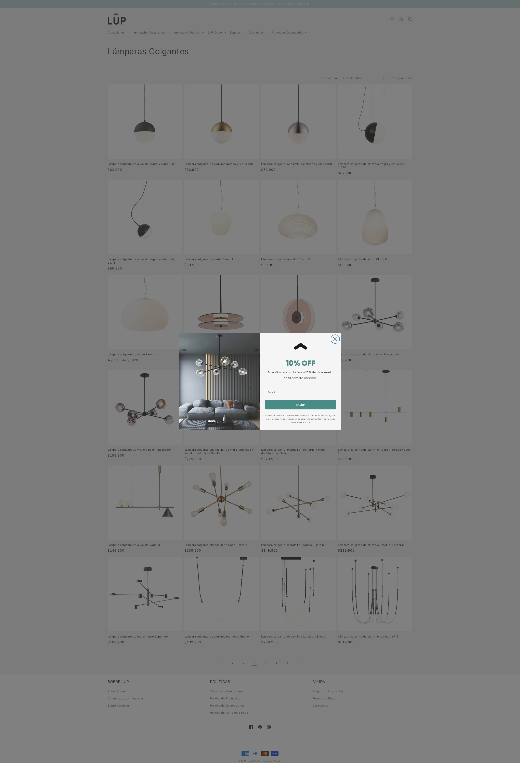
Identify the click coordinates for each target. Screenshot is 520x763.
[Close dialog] (335, 339)
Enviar (300, 405)
